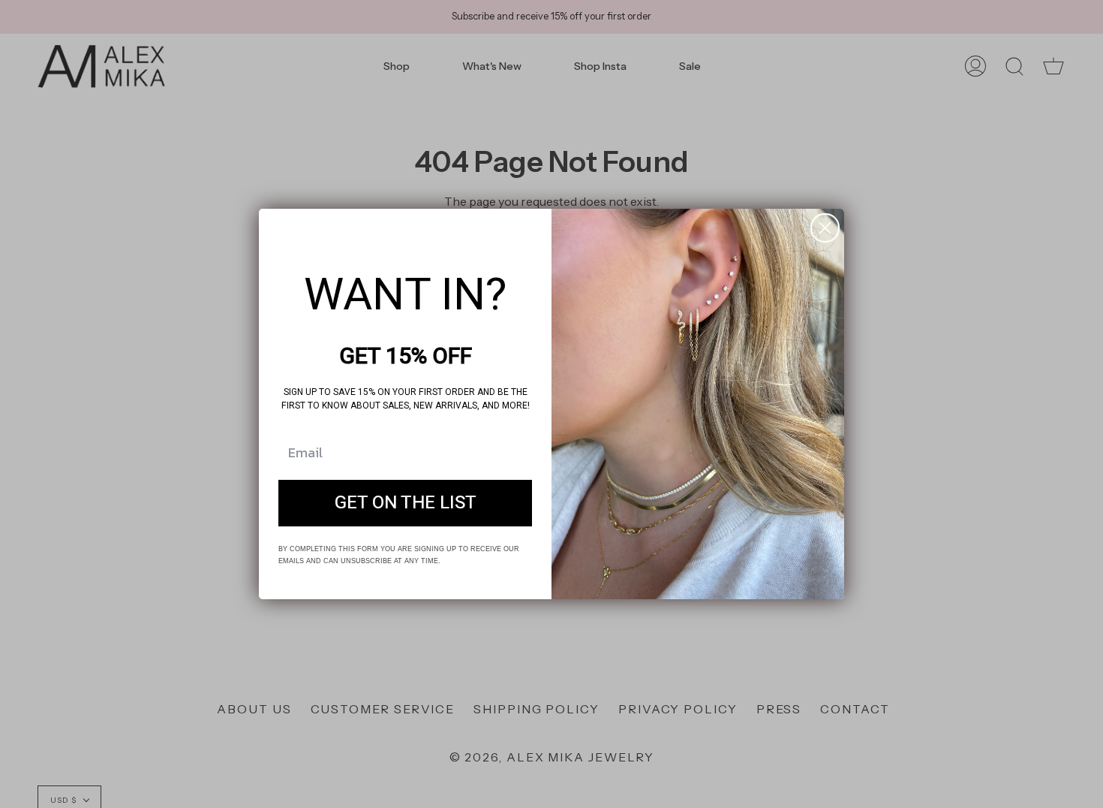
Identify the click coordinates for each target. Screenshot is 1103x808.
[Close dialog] (825, 228)
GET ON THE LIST (405, 503)
